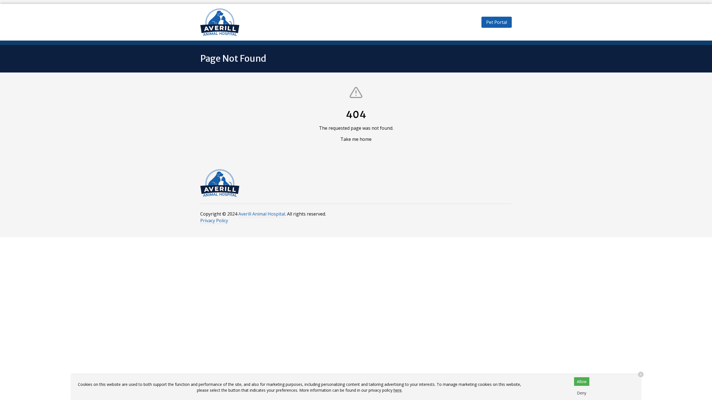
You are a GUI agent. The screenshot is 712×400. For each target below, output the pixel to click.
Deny (581, 393)
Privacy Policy (214, 221)
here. (398, 390)
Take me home (356, 139)
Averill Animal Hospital (261, 214)
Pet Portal (496, 22)
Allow (582, 381)
